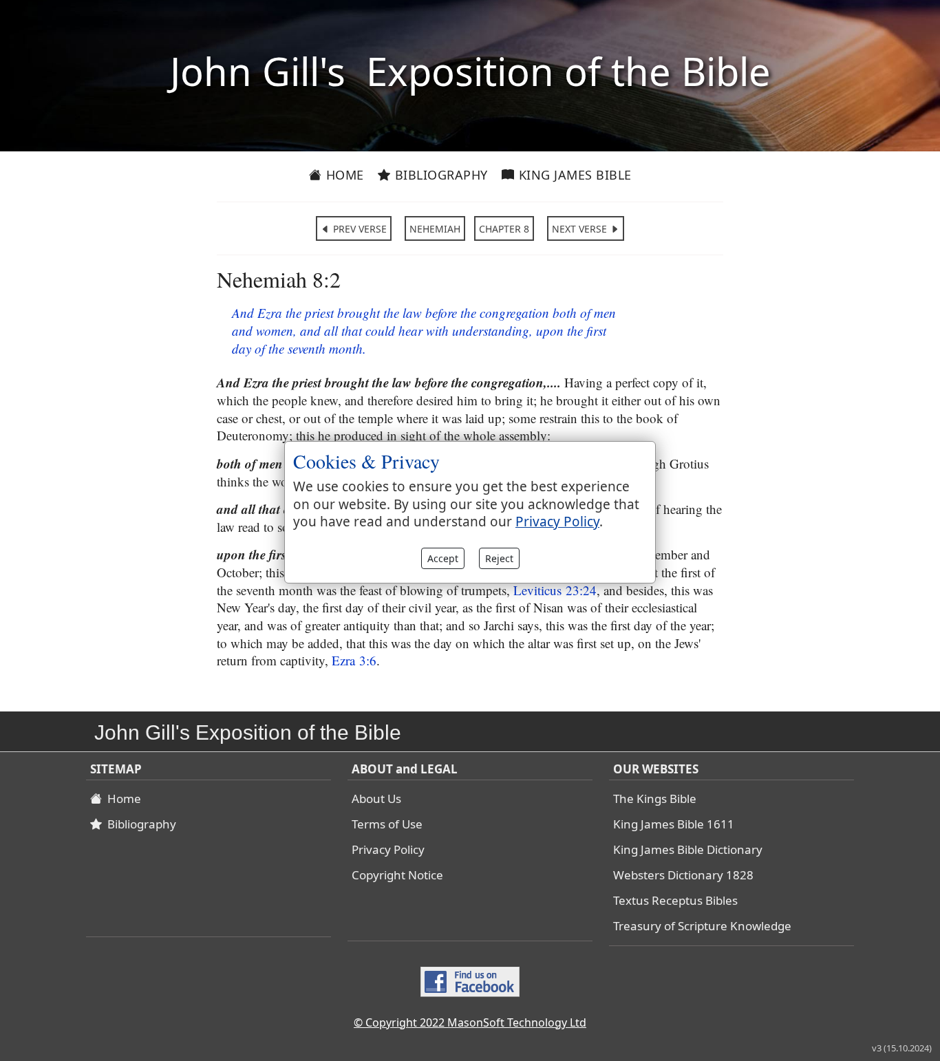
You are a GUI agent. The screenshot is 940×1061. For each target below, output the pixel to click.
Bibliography (439, 175)
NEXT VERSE (581, 228)
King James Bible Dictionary (687, 849)
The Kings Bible (654, 798)
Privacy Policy (388, 849)
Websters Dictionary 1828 (683, 875)
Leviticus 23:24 (555, 590)
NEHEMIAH (434, 228)
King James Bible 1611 (673, 824)
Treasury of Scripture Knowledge (702, 926)
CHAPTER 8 (504, 228)
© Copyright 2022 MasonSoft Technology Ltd (470, 1022)
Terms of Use (387, 824)
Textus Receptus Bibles (675, 900)
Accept (442, 558)
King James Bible (573, 175)
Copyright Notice (397, 875)
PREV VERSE (358, 228)
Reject (499, 558)
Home (343, 175)
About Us (376, 798)
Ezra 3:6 (354, 660)
